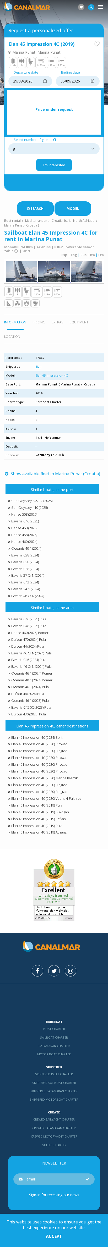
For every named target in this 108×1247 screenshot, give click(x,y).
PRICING (39, 322)
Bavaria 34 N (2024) (25, 589)
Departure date (26, 72)
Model (73, 208)
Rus (83, 254)
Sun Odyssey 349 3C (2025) (31, 500)
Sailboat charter (54, 1037)
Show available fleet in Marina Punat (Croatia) (54, 474)
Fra (101, 254)
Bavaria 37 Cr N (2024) (27, 575)
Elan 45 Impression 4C (51, 375)
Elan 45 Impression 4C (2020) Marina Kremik (44, 778)
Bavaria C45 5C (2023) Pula (31, 707)
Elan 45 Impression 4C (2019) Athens (39, 832)
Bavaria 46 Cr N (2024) (27, 595)
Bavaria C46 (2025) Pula (28, 619)
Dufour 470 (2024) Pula (28, 639)
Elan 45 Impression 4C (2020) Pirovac (39, 744)
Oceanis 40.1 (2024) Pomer (31, 680)
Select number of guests (33, 140)
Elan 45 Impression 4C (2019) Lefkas (38, 818)
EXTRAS (57, 322)
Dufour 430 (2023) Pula (28, 714)
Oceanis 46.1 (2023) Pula (30, 700)
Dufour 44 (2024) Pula (27, 646)
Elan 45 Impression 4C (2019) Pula (36, 805)
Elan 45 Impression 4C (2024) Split (36, 737)
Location (12, 336)
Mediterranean (36, 220)
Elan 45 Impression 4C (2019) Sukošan (40, 812)
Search (37, 208)
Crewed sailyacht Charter (54, 1119)
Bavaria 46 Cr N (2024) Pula (31, 653)
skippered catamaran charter (54, 1091)
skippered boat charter (54, 1074)
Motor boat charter (54, 1054)
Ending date (70, 72)
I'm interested (54, 165)
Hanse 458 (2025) (24, 528)
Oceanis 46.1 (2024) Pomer (31, 673)
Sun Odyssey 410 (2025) (29, 507)
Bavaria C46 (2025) (25, 521)
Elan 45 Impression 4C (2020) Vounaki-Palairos (46, 798)
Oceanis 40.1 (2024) (26, 548)
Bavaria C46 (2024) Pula (28, 659)
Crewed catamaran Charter (54, 1128)
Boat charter (54, 1029)
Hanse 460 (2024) (24, 541)
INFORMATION (15, 322)
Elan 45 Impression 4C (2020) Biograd (39, 750)
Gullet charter (54, 1145)
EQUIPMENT (79, 322)
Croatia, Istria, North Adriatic (73, 220)
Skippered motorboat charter (54, 1099)
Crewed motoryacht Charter (54, 1136)
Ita (92, 254)
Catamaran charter (54, 1046)
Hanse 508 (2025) (24, 514)
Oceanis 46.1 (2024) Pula (30, 687)
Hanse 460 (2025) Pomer (29, 632)
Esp (64, 254)
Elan (38, 366)
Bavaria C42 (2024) (25, 582)
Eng (74, 254)
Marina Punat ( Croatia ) (21, 225)
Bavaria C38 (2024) (25, 555)
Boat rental (12, 220)
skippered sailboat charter (54, 1083)
